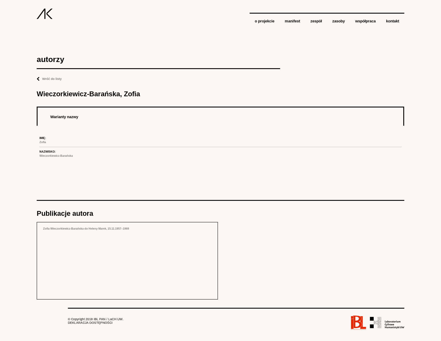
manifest (292, 21)
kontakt (392, 21)
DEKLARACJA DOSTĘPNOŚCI (90, 322)
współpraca (365, 21)
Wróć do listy (52, 79)
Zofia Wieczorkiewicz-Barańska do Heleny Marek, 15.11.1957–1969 (86, 228)
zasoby (338, 21)
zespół (316, 21)
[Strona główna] (45, 14)
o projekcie (264, 21)
